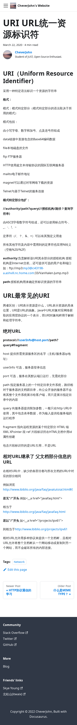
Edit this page (17, 570)
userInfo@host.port (33, 340)
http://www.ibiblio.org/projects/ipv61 (41, 529)
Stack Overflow (13, 633)
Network (19, 562)
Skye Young (11, 688)
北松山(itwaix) (12, 694)
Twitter (8, 639)
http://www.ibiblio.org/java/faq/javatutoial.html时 (38, 489)
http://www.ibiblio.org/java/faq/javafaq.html (34, 512)
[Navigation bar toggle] (6, 5)
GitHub (8, 645)
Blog (6, 666)
